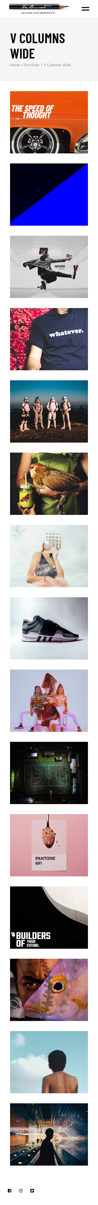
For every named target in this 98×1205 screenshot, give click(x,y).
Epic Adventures (38, 197)
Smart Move (38, 1137)
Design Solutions (38, 631)
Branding (40, 118)
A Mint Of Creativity (38, 848)
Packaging (40, 190)
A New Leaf (38, 487)
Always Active (38, 270)
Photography (40, 262)
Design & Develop (38, 703)
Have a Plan (38, 776)
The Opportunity (38, 993)
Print (40, 335)
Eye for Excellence (38, 920)
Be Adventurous (38, 414)
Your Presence (38, 559)
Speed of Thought (38, 125)
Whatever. (38, 342)
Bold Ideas (38, 1065)
